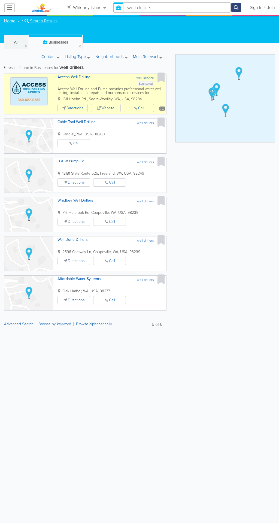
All (20, 44)
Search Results (43, 21)
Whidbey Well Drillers (75, 200)
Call (141, 108)
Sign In (256, 7)
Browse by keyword (54, 324)
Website (107, 108)
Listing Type (76, 57)
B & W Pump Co (70, 161)
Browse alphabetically (94, 324)
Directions (74, 108)
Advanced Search (19, 324)
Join (271, 7)
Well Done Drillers (72, 239)
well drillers (145, 122)
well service (145, 77)
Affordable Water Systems (79, 279)
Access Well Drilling (73, 77)
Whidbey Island (87, 7)
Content (49, 57)
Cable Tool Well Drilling (76, 122)
